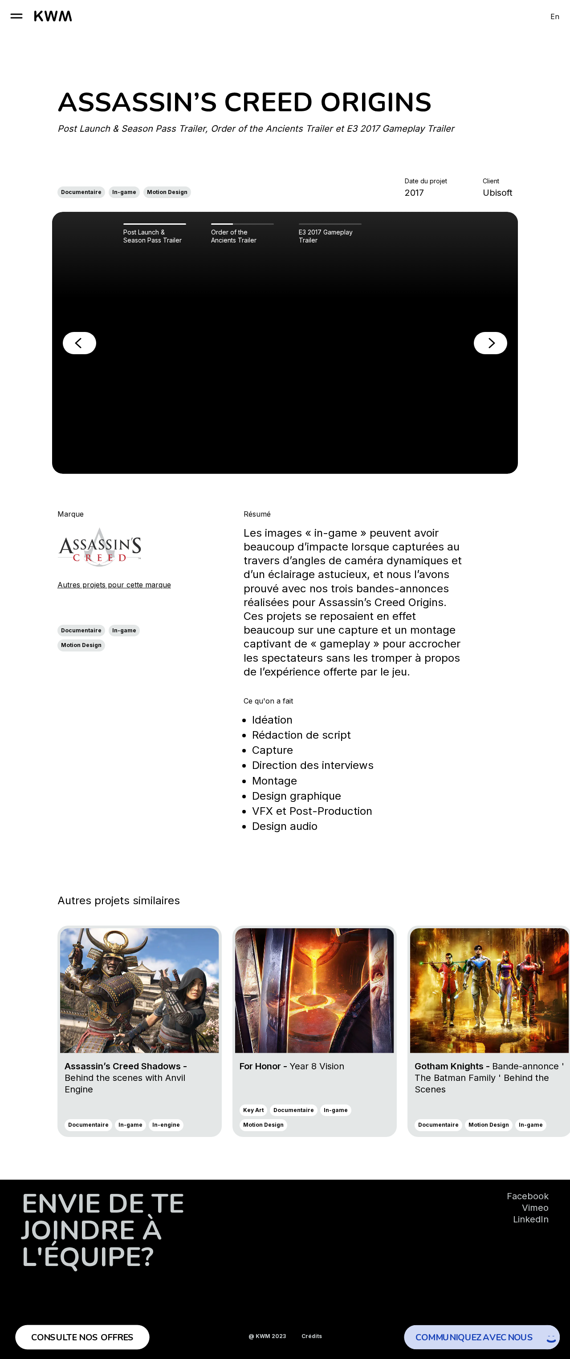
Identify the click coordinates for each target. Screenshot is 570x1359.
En (554, 16)
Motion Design (167, 192)
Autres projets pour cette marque (114, 584)
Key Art (253, 1110)
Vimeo (535, 1207)
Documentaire (81, 192)
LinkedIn (531, 1219)
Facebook (528, 1196)
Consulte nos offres (82, 1337)
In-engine (166, 1124)
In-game (124, 192)
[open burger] (16, 16)
